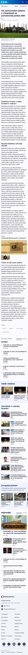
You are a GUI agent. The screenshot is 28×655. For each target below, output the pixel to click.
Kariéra (17, 629)
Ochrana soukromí (10, 652)
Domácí (4, 328)
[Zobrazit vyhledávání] (23, 2)
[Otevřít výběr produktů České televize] (26, 2)
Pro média (17, 614)
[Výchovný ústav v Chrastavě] (14, 30)
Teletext (3, 623)
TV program (4, 614)
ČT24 (2, 18)
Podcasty (3, 626)
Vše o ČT (3, 639)
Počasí (3, 629)
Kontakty (17, 639)
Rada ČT (17, 626)
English (3, 652)
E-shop (3, 633)
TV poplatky (4, 620)
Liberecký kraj (19, 328)
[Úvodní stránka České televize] (7, 597)
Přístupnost (19, 652)
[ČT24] (4, 2)
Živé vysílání (4, 617)
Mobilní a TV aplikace (6, 636)
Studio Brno (18, 620)
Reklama (17, 617)
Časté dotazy (18, 636)
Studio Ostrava (18, 623)
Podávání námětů (19, 633)
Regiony (11, 328)
